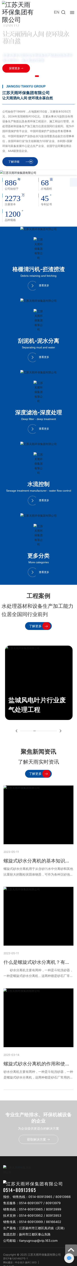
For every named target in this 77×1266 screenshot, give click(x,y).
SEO (34, 1262)
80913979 (53, 1203)
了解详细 (13, 161)
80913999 (53, 1209)
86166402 (53, 1222)
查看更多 (44, 285)
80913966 (63, 1197)
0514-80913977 (30, 1203)
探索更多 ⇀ (16, 68)
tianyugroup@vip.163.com (38, 1241)
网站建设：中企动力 (13, 1262)
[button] (37, 76)
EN (56, 12)
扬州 (27, 1262)
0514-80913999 (31, 1222)
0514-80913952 (31, 1215)
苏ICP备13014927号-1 (15, 1258)
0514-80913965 (19, 1190)
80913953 (53, 1215)
